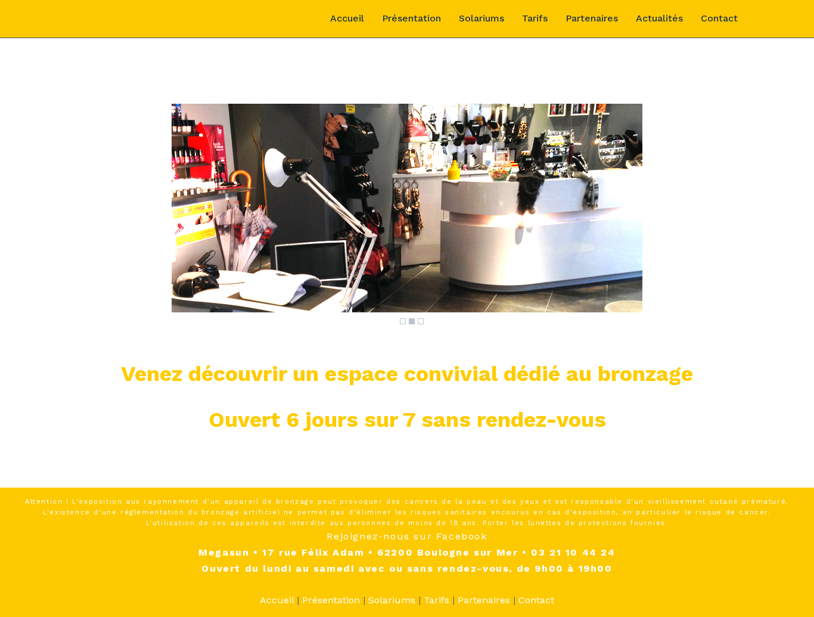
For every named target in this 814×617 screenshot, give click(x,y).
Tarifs (535, 18)
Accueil (347, 18)
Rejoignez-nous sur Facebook (407, 536)
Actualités (659, 18)
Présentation (411, 18)
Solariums (481, 18)
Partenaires (592, 18)
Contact (719, 18)
